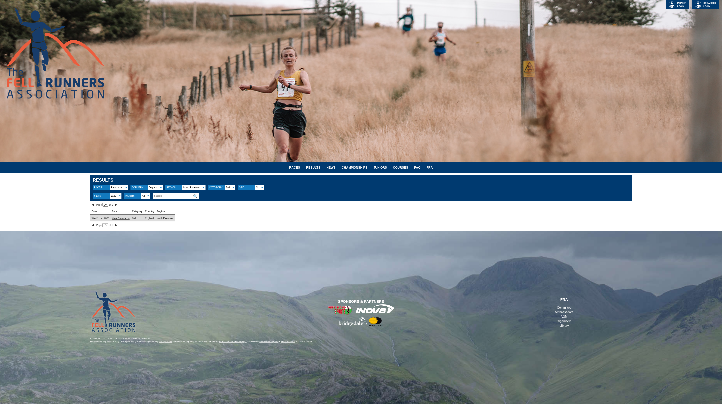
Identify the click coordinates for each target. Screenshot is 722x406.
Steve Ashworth (288, 341)
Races (294, 167)
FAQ (417, 167)
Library (564, 325)
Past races (117, 187)
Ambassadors (564, 312)
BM (228, 187)
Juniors (380, 167)
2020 (113, 195)
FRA (429, 167)
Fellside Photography (269, 341)
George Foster (165, 341)
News (331, 167)
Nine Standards (121, 218)
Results (313, 167)
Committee (564, 307)
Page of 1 (105, 204)
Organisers (564, 321)
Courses (400, 167)
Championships (354, 167)
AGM (564, 316)
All (257, 187)
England (153, 187)
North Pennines (191, 187)
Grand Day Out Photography (232, 341)
